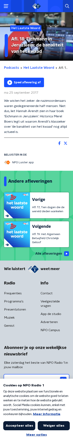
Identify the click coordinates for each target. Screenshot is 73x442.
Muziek (9, 317)
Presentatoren (15, 309)
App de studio (51, 314)
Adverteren (49, 322)
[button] (6, 6)
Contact (47, 293)
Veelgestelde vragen (50, 303)
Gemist (9, 325)
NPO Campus (50, 330)
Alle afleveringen (48, 253)
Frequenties (13, 293)
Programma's (14, 301)
